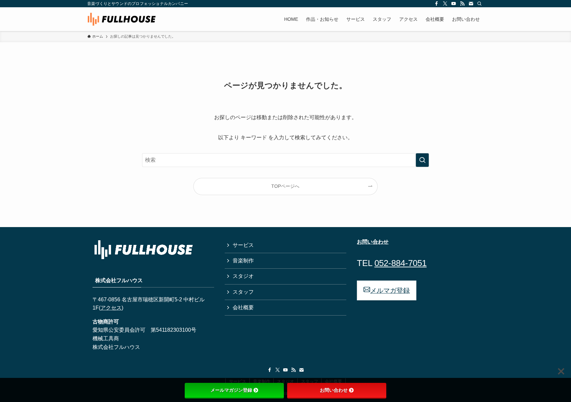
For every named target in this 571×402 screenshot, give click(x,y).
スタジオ (243, 276)
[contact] (471, 3)
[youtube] (453, 3)
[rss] (462, 3)
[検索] (479, 3)
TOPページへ (285, 186)
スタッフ (243, 292)
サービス (243, 245)
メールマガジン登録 (231, 390)
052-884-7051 (400, 263)
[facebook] (436, 3)
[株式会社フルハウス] (121, 19)
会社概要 (243, 307)
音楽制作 (243, 260)
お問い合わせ (334, 390)
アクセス (111, 308)
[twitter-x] (445, 3)
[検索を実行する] (422, 160)
